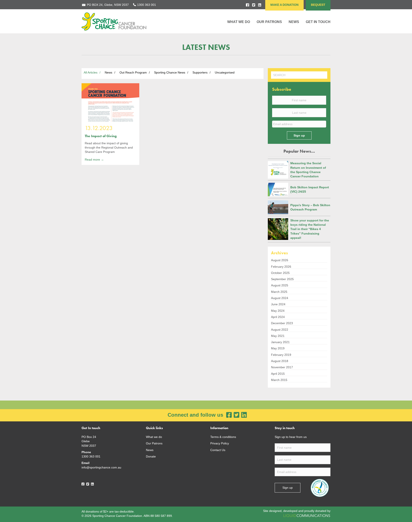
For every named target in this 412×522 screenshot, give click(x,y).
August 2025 (279, 285)
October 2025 (280, 273)
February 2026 (281, 266)
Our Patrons (269, 22)
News (149, 450)
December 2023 (282, 323)
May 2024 (278, 310)
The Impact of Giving (101, 136)
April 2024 (278, 317)
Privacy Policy (219, 443)
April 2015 (278, 373)
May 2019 (278, 348)
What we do (154, 437)
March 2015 (279, 380)
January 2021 (280, 342)
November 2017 (282, 367)
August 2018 (279, 361)
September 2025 (282, 279)
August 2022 (279, 329)
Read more (94, 159)
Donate (151, 456)
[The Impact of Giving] (110, 102)
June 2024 (278, 304)
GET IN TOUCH (318, 22)
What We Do (238, 22)
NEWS (294, 22)
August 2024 (279, 298)
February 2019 (281, 354)
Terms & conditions (223, 437)
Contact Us (217, 450)
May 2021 (278, 336)
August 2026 (279, 260)
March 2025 (279, 291)
